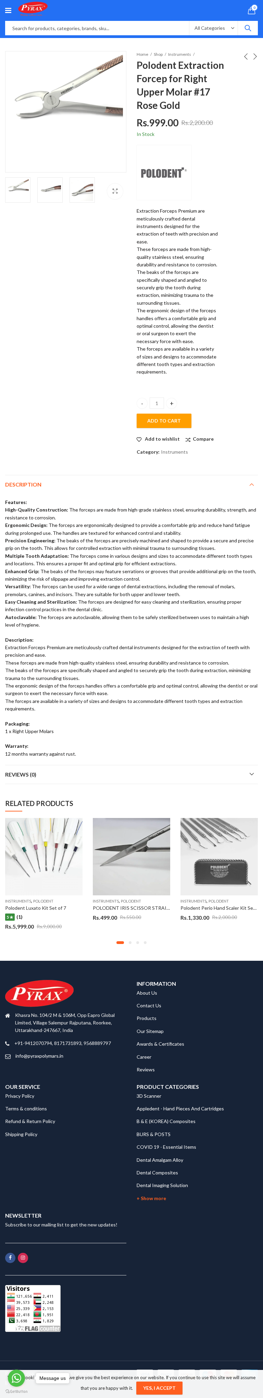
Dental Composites (157, 1172)
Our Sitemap (150, 1031)
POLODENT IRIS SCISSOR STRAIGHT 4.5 (139, 908)
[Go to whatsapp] (16, 1378)
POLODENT (43, 901)
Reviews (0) (20, 774)
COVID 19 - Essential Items (166, 1147)
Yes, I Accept (159, 1388)
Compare (203, 439)
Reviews (146, 1069)
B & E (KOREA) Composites (166, 1121)
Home (142, 54)
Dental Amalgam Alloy (160, 1160)
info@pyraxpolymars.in (39, 1056)
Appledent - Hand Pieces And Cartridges (180, 1108)
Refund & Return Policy (30, 1121)
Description (23, 484)
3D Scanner (149, 1096)
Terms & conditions (26, 1108)
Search (248, 28)
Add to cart (164, 421)
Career (144, 1057)
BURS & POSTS (154, 1134)
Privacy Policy (19, 1096)
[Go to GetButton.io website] (16, 1391)
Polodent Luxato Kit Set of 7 (35, 908)
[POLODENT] (164, 172)
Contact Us (149, 1005)
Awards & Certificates (160, 1044)
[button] (120, 943)
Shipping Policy (21, 1134)
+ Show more (151, 1198)
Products (146, 1018)
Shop (158, 54)
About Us (147, 993)
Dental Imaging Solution (162, 1185)
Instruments (179, 54)
